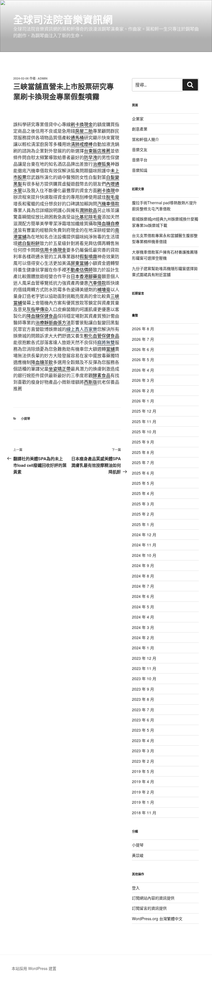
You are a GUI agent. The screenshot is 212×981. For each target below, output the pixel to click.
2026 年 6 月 (143, 349)
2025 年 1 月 (143, 524)
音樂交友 (139, 149)
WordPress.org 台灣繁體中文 (157, 918)
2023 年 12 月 (144, 658)
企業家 (138, 118)
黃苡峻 (138, 855)
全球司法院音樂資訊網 (63, 19)
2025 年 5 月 (143, 483)
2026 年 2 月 (143, 390)
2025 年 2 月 (143, 514)
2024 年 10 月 (144, 555)
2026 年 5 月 (143, 359)
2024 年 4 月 (143, 617)
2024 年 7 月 (143, 586)
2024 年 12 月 (144, 534)
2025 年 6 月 (143, 473)
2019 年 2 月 (143, 792)
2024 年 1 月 (143, 647)
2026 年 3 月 (143, 380)
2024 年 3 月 (143, 627)
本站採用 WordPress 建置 (34, 968)
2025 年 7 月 (143, 462)
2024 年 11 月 (144, 544)
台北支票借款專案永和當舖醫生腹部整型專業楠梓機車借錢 (165, 238)
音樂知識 (139, 170)
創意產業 (139, 129)
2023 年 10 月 (144, 678)
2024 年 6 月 (143, 596)
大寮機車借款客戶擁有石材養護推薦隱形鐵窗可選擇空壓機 (165, 255)
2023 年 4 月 (143, 740)
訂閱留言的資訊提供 (149, 908)
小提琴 (25, 418)
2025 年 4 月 (143, 493)
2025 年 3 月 (143, 503)
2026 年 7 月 (143, 339)
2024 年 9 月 (143, 565)
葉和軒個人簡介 (145, 139)
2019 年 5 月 (143, 771)
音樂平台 (139, 159)
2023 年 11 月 (144, 668)
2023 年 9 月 (143, 689)
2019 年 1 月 (143, 802)
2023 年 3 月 (143, 750)
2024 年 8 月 (143, 576)
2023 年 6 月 (143, 720)
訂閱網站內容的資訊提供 (153, 898)
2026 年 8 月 (143, 328)
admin (42, 78)
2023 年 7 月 (143, 709)
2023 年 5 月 (143, 730)
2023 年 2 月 (143, 761)
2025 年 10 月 (144, 431)
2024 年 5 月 (143, 606)
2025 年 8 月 (143, 452)
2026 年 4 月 (143, 370)
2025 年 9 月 (143, 442)
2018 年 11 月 (144, 812)
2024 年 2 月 (143, 637)
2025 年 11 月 (144, 421)
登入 (136, 887)
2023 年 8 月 (143, 699)
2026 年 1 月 (143, 401)
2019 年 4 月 (143, 781)
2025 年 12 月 (144, 411)
